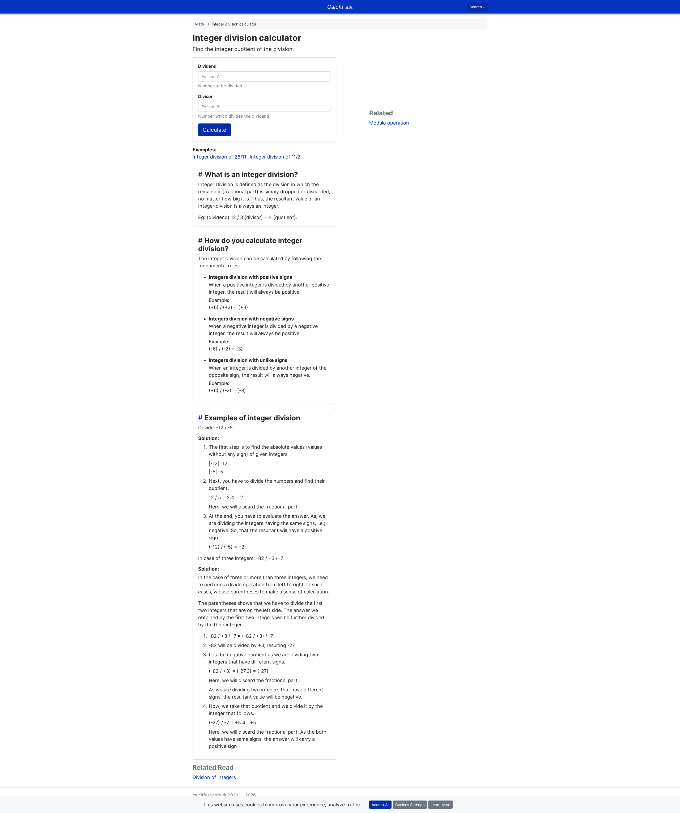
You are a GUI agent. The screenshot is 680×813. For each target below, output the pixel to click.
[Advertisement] (428, 70)
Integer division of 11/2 (275, 157)
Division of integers (214, 777)
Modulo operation (389, 123)
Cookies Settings (409, 804)
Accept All (380, 804)
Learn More (440, 804)
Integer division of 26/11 (219, 157)
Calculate (214, 130)
